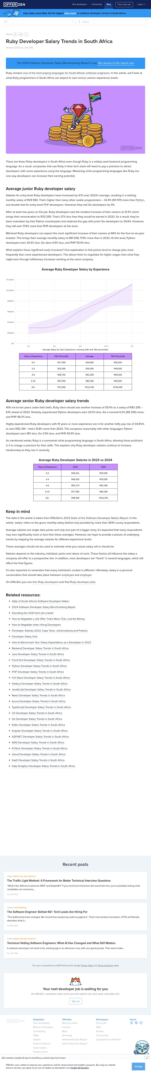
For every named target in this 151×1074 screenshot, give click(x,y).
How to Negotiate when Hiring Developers (36, 625)
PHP (46, 205)
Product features (41, 1043)
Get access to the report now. (116, 63)
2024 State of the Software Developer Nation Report (96, 518)
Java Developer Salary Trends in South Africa (38, 654)
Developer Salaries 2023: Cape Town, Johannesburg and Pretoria (49, 631)
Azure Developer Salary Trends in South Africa (38, 701)
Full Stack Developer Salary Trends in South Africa (41, 678)
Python (139, 200)
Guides (37, 1039)
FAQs (36, 1035)
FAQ (98, 1027)
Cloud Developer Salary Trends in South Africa (38, 754)
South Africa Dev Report (74, 1043)
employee (68, 575)
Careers (66, 1027)
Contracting (39, 1031)
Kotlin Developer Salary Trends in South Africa (38, 725)
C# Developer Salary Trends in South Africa (37, 713)
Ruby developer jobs (82, 582)
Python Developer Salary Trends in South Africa (39, 666)
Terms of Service (105, 965)
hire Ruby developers (45, 582)
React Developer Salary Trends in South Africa (38, 695)
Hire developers (79, 4)
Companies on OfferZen (108, 1039)
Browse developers (43, 1027)
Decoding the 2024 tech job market (32, 613)
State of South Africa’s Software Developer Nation (40, 601)
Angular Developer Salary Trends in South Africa (40, 731)
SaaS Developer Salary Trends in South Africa (38, 760)
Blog (109, 4)
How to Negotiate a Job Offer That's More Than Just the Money (48, 619)
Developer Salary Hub (24, 636)
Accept (138, 1066)
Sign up (75, 1001)
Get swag (67, 1035)
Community (97, 4)
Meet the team (69, 1023)
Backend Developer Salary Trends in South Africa (40, 648)
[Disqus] (75, 811)
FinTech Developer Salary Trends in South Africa (39, 748)
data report (70, 13)
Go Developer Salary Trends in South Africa (37, 719)
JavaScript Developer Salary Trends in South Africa (41, 689)
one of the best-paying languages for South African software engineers (66, 73)
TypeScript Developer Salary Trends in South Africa (41, 707)
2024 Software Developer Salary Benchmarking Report (43, 607)
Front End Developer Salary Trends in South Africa (41, 660)
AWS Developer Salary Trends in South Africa (38, 742)
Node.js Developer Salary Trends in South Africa (39, 684)
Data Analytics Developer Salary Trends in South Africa (43, 766)
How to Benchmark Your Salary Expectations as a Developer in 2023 (51, 642)
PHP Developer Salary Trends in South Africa (38, 672)
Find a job (101, 1023)
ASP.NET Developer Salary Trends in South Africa (40, 737)
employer (85, 575)
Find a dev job (124, 4)
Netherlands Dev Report (74, 1039)
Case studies (39, 1047)
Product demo (40, 1052)
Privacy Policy (87, 965)
